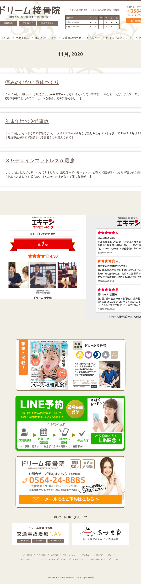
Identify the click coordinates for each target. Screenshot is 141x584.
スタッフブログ (79, 559)
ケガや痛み (23, 37)
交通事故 (85, 555)
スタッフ (122, 37)
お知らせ (64, 559)
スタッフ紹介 (25, 559)
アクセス (39, 559)
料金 (108, 37)
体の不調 (40, 37)
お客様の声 (93, 37)
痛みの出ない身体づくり (32, 82)
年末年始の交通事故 (27, 121)
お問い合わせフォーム (98, 559)
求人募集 (51, 559)
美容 (54, 37)
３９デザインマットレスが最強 (39, 160)
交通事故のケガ (71, 37)
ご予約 (115, 559)
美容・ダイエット (70, 555)
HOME (6, 37)
